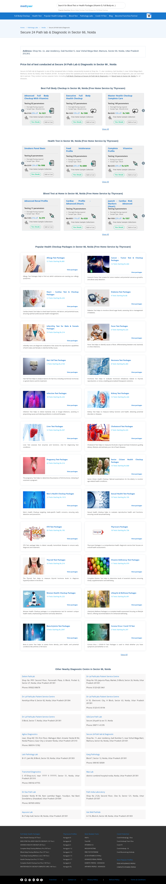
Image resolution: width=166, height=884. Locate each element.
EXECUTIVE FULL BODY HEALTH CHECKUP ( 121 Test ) (37, 841)
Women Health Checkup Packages (61, 593)
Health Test (37, 16)
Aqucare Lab (27, 812)
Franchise (53, 880)
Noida (44, 28)
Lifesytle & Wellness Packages (123, 593)
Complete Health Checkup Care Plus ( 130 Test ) (35, 863)
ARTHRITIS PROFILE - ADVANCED (95, 866)
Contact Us (72, 880)
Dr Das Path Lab (29, 792)
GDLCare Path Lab (94, 717)
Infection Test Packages (56, 393)
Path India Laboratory (95, 792)
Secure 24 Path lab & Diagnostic (99, 734)
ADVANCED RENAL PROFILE (93, 859)
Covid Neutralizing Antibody (125, 852)
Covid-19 (119, 845)
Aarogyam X (67, 863)
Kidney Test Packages (120, 393)
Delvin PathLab (28, 676)
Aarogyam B (67, 841)
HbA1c (87, 837)
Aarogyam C (67, 845)
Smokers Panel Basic (34, 148)
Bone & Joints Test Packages (58, 626)
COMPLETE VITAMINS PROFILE (126, 867)
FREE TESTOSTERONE (91, 852)
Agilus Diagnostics (29, 734)
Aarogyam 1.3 (67, 852)
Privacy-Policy (93, 880)
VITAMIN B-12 (89, 845)
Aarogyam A (67, 837)
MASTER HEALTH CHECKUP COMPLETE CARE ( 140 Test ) (38, 866)
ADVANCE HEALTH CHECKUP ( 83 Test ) (32, 845)
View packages (72, 270)
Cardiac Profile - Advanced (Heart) (78, 202)
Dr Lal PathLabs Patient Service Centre (102, 676)
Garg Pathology (93, 754)
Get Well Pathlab (93, 812)
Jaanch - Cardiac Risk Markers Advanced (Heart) (120, 204)
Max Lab (89, 772)
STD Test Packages (54, 527)
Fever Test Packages (119, 326)
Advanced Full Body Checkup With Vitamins (36, 97)
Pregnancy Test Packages (57, 459)
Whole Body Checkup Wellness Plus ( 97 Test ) (34, 852)
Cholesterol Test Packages (122, 426)
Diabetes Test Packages (121, 292)
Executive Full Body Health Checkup (78, 97)
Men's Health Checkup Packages (60, 494)
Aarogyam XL (67, 866)
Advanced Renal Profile (36, 201)
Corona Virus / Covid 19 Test (123, 626)
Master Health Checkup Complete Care (120, 97)
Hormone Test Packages (121, 360)
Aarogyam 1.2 (67, 848)
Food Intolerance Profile (78, 149)
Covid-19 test (101, 16)
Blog (111, 16)
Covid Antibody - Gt (123, 848)
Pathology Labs (86, 16)
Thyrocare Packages (119, 527)
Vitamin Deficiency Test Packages (125, 560)
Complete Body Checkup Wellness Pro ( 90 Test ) (35, 848)
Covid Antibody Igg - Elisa (125, 837)
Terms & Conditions (138, 880)
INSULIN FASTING (90, 848)
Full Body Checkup (22, 16)
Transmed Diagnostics (31, 772)
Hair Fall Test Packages (56, 360)
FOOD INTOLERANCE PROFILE (126, 863)
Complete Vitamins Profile (120, 149)
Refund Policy (114, 880)
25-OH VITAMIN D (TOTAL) (93, 855)
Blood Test (73, 16)
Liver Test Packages (55, 426)
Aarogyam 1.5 (67, 855)
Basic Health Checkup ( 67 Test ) (30, 837)
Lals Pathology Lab (30, 754)
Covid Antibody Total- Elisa (125, 841)
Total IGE (87, 841)
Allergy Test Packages (56, 258)
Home (22, 28)
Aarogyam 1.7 (67, 859)
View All (105, 129)
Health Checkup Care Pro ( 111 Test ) (31, 859)
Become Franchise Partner (126, 16)
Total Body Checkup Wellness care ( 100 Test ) (34, 855)
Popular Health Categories (55, 16)
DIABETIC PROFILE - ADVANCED (95, 863)
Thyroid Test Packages (56, 560)
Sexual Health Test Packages (123, 494)
